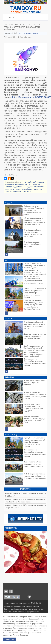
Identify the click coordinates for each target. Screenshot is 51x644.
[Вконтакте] (6, 591)
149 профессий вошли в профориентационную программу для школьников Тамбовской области (35, 221)
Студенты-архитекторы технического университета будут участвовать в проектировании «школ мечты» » (24, 189)
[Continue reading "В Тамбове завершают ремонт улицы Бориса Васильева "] (14, 246)
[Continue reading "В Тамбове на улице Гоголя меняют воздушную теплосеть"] (14, 385)
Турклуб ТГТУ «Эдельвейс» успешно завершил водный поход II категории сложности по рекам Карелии (35, 292)
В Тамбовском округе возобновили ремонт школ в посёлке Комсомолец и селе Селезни (35, 395)
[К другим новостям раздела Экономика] (6, 429)
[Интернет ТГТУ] (25, 518)
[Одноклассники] (9, 178)
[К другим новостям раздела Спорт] (6, 313)
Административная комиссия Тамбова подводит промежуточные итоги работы (35, 419)
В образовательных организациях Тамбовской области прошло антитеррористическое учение (34, 210)
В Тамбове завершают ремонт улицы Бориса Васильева (32, 244)
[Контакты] (12, 597)
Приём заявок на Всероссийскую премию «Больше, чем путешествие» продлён (35, 362)
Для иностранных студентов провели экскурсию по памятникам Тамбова (35, 336)
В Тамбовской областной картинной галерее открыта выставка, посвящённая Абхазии (34, 325)
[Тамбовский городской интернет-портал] (25, 10)
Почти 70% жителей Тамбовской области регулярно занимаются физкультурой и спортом (33, 279)
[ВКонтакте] (5, 178)
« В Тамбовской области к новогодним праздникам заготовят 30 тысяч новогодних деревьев (24, 184)
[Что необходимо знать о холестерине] (25, 552)
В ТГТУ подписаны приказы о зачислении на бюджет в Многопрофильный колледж (35, 476)
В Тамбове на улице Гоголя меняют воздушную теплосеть (34, 382)
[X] (12, 178)
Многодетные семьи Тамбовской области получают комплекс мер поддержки (33, 407)
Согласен (9, 639)
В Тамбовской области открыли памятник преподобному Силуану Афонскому (33, 233)
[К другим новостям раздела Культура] (6, 371)
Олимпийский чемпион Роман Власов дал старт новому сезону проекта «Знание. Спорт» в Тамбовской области (33, 304)
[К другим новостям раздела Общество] (6, 254)
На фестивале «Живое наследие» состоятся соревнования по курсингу (34, 464)
